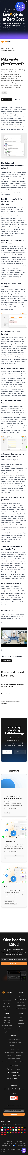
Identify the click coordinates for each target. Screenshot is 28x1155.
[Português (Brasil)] (8, 1132)
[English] (19, 1127)
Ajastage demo (14, 963)
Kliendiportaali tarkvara (14, 1058)
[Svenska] (22, 1132)
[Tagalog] (25, 1132)
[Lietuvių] (19, 1130)
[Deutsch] (13, 1127)
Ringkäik (7, 1009)
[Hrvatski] (8, 1130)
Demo (7, 997)
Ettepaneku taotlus (21, 1008)
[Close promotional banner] (26, 2)
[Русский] (13, 1132)
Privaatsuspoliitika (7, 1143)
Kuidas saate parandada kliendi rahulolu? (10, 702)
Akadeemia (21, 1023)
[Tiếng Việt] (2, 1134)
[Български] (5, 1127)
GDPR (16, 1143)
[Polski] (5, 1132)
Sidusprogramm (7, 1028)
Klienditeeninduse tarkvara (14, 1042)
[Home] (2, 48)
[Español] (22, 1127)
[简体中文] (5, 1134)
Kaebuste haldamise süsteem (14, 1055)
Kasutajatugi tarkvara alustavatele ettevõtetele (14, 1061)
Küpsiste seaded (6, 1145)
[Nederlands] (25, 1130)
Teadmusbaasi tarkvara (14, 1039)
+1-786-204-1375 (15, 1075)
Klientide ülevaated (7, 1025)
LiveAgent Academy (10, 48)
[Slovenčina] (16, 1132)
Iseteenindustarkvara (14, 1049)
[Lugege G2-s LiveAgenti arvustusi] (14, 1098)
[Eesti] (25, 1127)
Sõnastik (21, 1020)
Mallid (20, 1026)
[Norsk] (2, 1132)
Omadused (7, 1003)
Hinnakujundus (7, 1000)
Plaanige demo (19, 99)
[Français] (5, 1130)
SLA (10, 565)
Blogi (21, 1017)
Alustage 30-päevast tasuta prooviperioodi (14, 959)
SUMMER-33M (13, 23)
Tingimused (9, 1141)
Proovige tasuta (6, 99)
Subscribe (14, 1114)
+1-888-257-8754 (15, 1072)
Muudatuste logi (21, 1005)
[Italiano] (13, 1130)
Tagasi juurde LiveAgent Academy (13, 656)
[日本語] (16, 1130)
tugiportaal (21, 996)
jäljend (7, 1032)
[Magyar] (11, 1130)
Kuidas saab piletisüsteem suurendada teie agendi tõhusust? (12, 685)
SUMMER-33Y (9, 25)
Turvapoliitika (18, 1141)
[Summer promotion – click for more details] (14, 19)
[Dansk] (11, 1127)
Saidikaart (22, 1143)
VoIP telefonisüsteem (14, 1046)
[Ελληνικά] (16, 1127)
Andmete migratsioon (20, 999)
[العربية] (2, 1127)
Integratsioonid (7, 1006)
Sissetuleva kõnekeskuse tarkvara (14, 1052)
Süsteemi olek (20, 1002)
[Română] (11, 1132)
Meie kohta (7, 1017)
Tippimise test (20, 1030)
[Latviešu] (22, 1130)
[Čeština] (8, 1127)
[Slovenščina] (19, 1132)
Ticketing (4, 92)
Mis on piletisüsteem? (7, 694)
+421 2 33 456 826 (15, 1069)
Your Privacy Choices (21, 1145)
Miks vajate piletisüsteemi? (8, 50)
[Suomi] (2, 1130)
